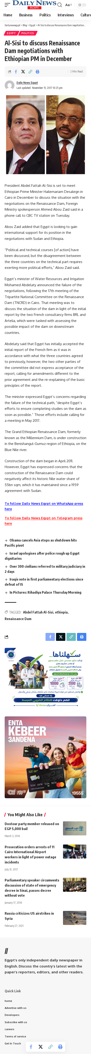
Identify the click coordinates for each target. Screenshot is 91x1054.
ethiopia (61, 612)
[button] (9, 4)
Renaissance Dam (18, 619)
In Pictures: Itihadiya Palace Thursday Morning (45, 592)
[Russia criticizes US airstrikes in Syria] (74, 918)
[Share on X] (23, 71)
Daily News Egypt (27, 82)
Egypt (11, 33)
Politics (27, 33)
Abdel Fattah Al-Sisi (38, 612)
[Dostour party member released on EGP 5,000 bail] (74, 828)
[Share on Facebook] (16, 71)
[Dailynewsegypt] (34, 4)
